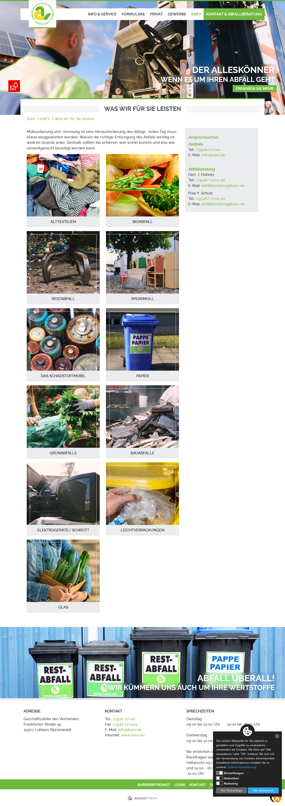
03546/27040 (208, 149)
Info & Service (102, 14)
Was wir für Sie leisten (74, 118)
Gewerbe (177, 14)
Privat (156, 14)
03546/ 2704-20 (210, 198)
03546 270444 (125, 724)
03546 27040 (124, 719)
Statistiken (231, 778)
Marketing (231, 783)
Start (31, 118)
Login (179, 785)
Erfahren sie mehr (255, 88)
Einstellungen (234, 773)
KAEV (196, 14)
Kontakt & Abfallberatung (234, 14)
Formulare (133, 14)
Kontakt (197, 785)
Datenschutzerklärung (241, 767)
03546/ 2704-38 (210, 180)
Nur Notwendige (231, 790)
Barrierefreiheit (154, 785)
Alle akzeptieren (263, 790)
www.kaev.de (133, 735)
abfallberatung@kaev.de (224, 185)
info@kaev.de (213, 155)
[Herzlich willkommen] (42, 14)
